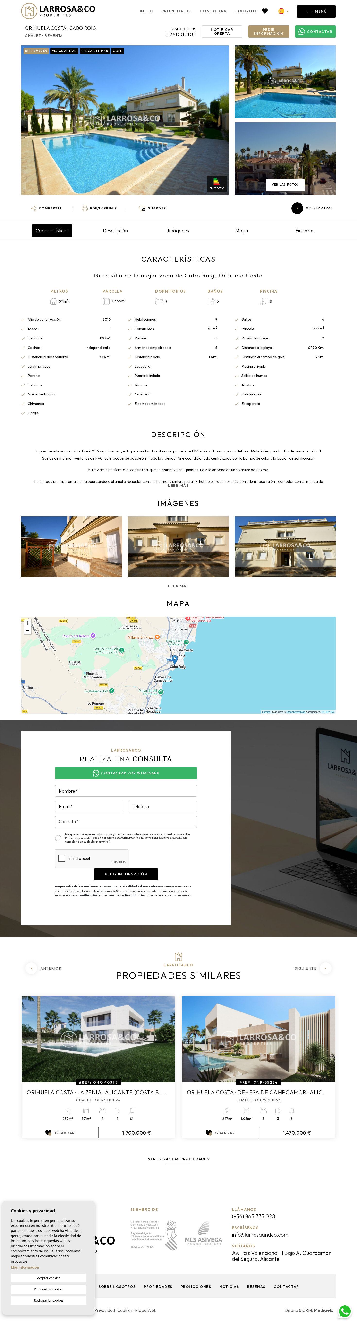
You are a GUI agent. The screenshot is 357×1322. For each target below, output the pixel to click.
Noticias (229, 1286)
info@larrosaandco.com (260, 1234)
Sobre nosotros (117, 1286)
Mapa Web (146, 1310)
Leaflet (266, 712)
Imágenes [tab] (178, 230)
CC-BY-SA (328, 712)
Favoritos (247, 10)
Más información (25, 1267)
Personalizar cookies (48, 1289)
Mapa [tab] (241, 230)
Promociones (196, 1286)
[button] (46, 208)
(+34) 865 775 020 (253, 1216)
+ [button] (27, 623)
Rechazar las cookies (48, 1300)
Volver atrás (319, 208)
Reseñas (256, 1286)
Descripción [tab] (115, 230)
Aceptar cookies (48, 1278)
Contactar (213, 10)
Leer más (178, 485)
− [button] (27, 630)
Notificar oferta (222, 31)
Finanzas (305, 230)
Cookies (125, 1310)
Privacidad (104, 1310)
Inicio (147, 10)
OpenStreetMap (296, 712)
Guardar (65, 1132)
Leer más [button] (178, 586)
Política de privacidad (79, 838)
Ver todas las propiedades (178, 1158)
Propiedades (177, 10)
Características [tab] (52, 230)
